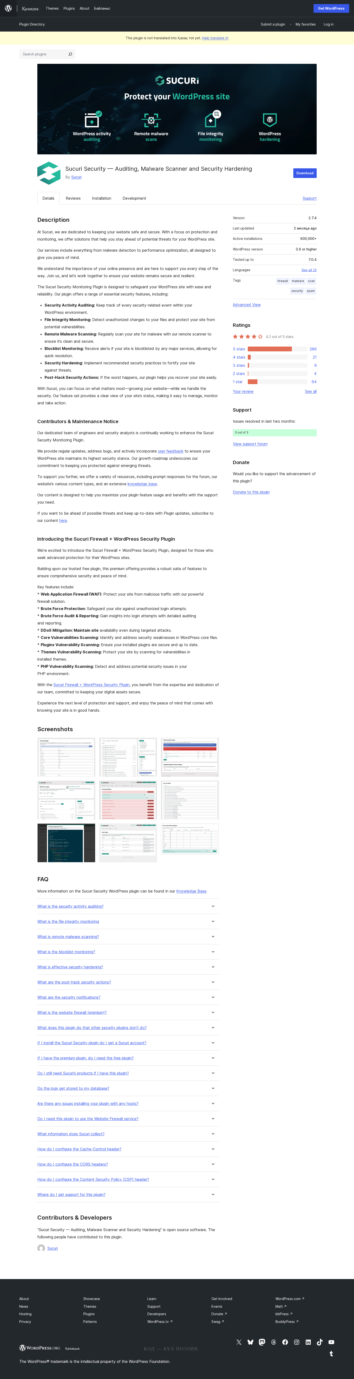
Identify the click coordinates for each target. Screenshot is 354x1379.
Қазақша (72, 1348)
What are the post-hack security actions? (74, 982)
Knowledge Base (191, 891)
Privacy (25, 1322)
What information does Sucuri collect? (71, 1134)
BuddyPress (287, 1322)
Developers (156, 1314)
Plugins (89, 1314)
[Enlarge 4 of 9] (150, 744)
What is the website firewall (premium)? (72, 1012)
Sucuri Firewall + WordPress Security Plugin (91, 684)
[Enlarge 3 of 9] (88, 829)
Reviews (73, 198)
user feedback (171, 451)
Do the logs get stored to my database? (73, 1088)
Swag (217, 1322)
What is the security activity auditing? (70, 906)
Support (310, 198)
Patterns (90, 1322)
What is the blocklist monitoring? (66, 952)
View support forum (250, 443)
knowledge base (142, 483)
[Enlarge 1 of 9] (88, 744)
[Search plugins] (70, 54)
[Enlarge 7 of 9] (212, 744)
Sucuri (76, 177)
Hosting (25, 1314)
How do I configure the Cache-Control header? (79, 1149)
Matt (281, 1306)
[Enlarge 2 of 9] (88, 787)
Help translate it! (215, 38)
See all (311, 391)
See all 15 (309, 270)
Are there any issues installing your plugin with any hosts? (87, 1103)
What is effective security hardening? (70, 967)
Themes (89, 1306)
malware (298, 281)
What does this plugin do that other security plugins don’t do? (92, 1027)
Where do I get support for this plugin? (71, 1194)
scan (311, 281)
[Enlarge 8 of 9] (212, 787)
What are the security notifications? (68, 997)
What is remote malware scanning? (68, 936)
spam (311, 291)
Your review (243, 391)
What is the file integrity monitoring (68, 921)
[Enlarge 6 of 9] (150, 829)
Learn (151, 1299)
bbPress (284, 1314)
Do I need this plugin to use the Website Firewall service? (87, 1118)
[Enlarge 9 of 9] (212, 829)
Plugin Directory (32, 24)
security (297, 291)
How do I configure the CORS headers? (72, 1164)
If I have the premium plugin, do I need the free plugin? (85, 1058)
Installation (101, 198)
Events (216, 1306)
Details (48, 198)
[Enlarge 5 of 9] (150, 787)
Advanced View (247, 304)
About (24, 1299)
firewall (283, 281)
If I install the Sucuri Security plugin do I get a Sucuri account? (91, 1043)
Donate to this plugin (251, 492)
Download (305, 173)
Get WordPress (331, 8)
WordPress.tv (160, 1322)
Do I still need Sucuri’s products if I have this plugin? (83, 1073)
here (63, 520)
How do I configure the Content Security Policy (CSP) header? (93, 1179)
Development (134, 198)
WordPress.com (290, 1299)
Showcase (91, 1299)
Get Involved (221, 1299)
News (23, 1306)
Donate (219, 1314)
